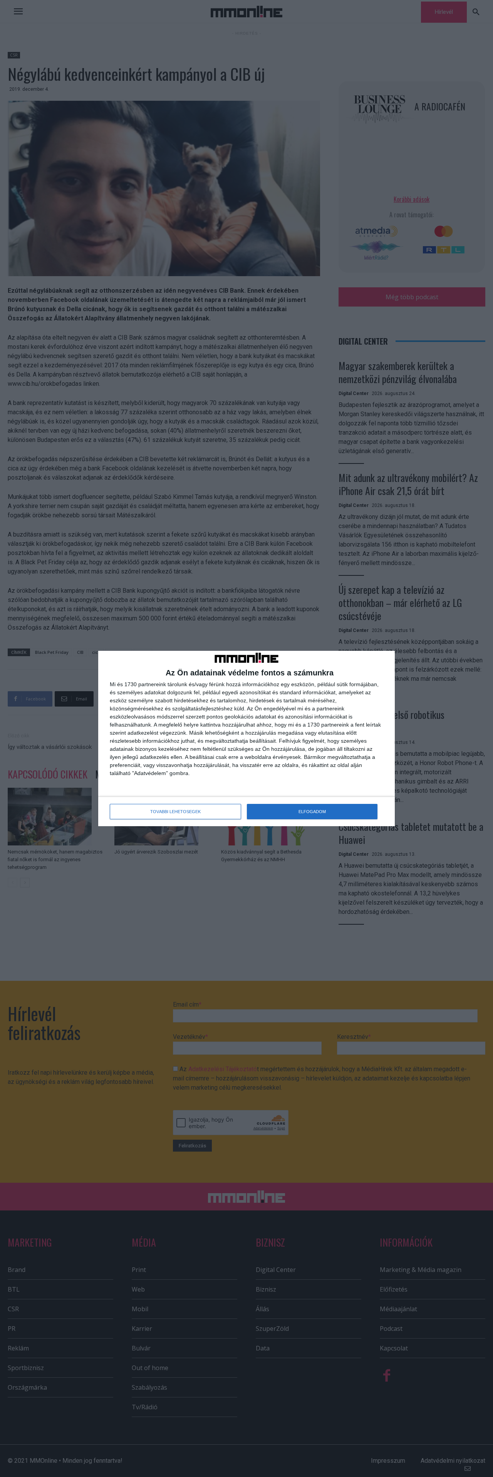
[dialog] (246, 739)
